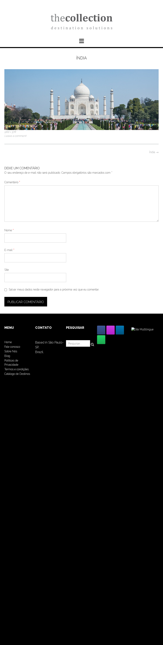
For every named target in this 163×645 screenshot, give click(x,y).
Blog (7, 355)
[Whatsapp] (101, 339)
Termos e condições (16, 369)
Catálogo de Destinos (17, 373)
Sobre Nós (10, 351)
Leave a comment (15, 135)
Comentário (12, 182)
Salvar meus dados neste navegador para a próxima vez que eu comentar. (54, 289)
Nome (9, 230)
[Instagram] (110, 330)
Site (6, 269)
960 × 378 (10, 131)
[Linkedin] (120, 330)
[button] (81, 41)
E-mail (9, 250)
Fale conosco (12, 346)
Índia (154, 152)
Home (8, 342)
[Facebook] (101, 330)
